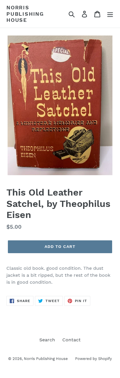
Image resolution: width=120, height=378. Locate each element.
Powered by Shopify (93, 358)
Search (47, 339)
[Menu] (110, 13)
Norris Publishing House (25, 13)
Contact (71, 339)
